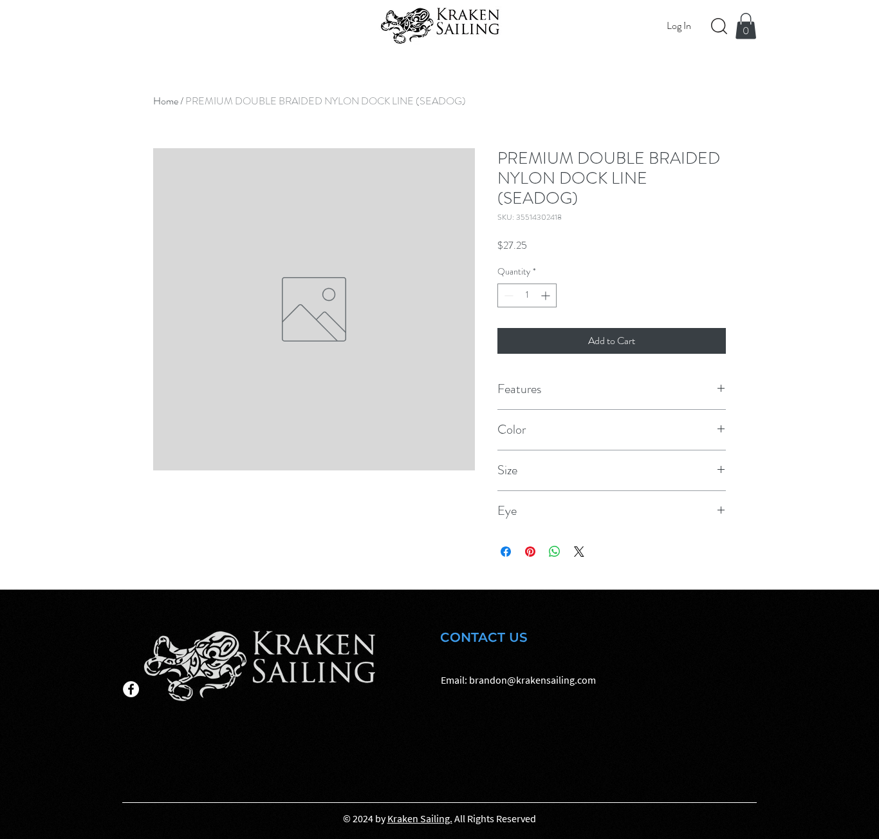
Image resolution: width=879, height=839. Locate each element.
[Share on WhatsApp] (554, 551)
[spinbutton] (527, 295)
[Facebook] (131, 689)
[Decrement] (507, 295)
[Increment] (547, 295)
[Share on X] (579, 551)
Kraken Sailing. (419, 818)
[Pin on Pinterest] (530, 551)
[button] (746, 26)
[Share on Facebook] (506, 551)
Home (165, 100)
